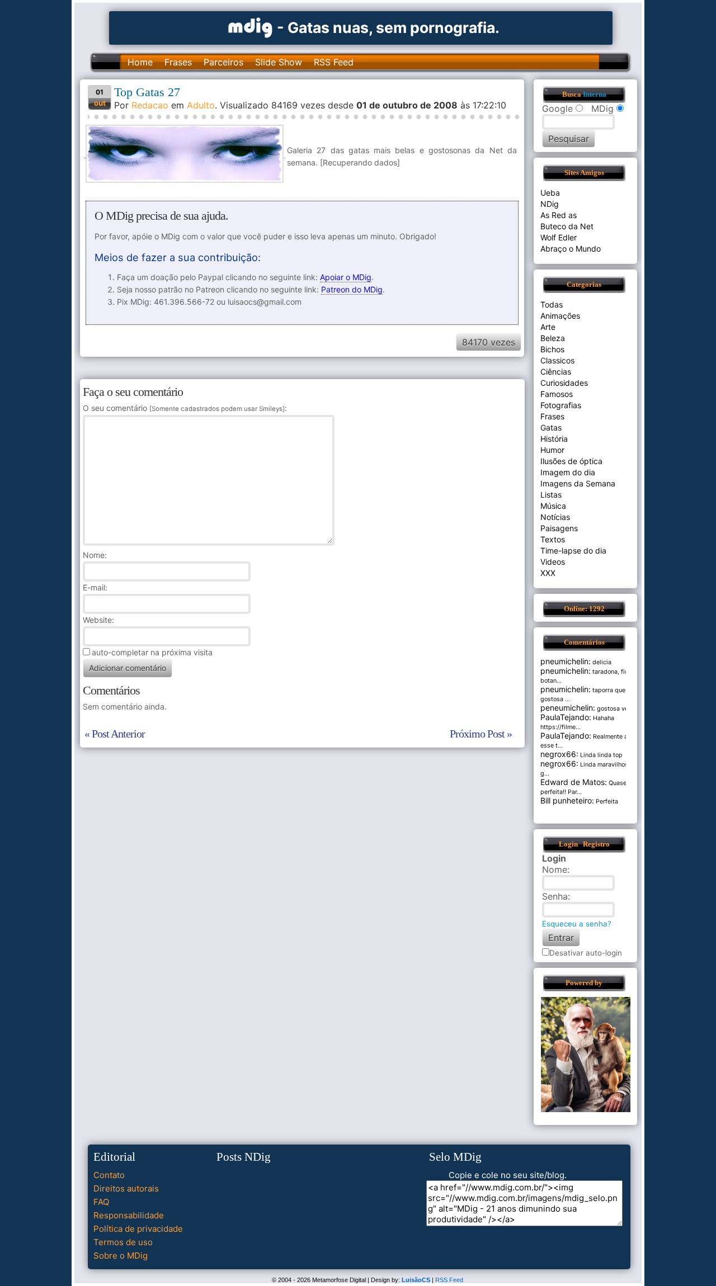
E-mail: (95, 587)
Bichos (552, 349)
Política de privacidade (138, 1228)
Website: (98, 620)
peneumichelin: (567, 707)
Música (553, 505)
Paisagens (559, 528)
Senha (555, 896)
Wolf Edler (558, 237)
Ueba (550, 192)
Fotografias (560, 405)
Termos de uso (123, 1242)
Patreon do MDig (352, 289)
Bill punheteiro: (567, 800)
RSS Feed (334, 62)
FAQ (101, 1202)
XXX (547, 573)
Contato (109, 1175)
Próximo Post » (481, 733)
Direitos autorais (126, 1188)
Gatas (551, 427)
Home (140, 62)
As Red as (558, 215)
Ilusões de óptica (571, 461)
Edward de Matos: (573, 782)
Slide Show (278, 62)
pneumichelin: (565, 661)
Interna (594, 94)
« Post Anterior (114, 733)
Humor (552, 450)
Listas (551, 494)
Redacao (149, 105)
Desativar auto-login (585, 952)
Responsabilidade (128, 1215)
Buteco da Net (566, 226)
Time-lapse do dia (573, 550)
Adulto (201, 105)
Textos (552, 539)
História (554, 438)
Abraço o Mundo (570, 248)
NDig (549, 204)
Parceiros (223, 62)
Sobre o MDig (120, 1255)
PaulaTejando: (565, 717)
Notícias (555, 517)
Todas (551, 304)
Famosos (556, 394)
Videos (552, 561)
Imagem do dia (567, 472)
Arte (547, 327)
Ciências (555, 371)
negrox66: (559, 754)
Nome (94, 555)
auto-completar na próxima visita (152, 652)
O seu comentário (184, 408)
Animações (560, 315)
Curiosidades (564, 382)
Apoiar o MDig (345, 277)
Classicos (557, 360)
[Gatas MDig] (250, 26)
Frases (178, 62)
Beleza (552, 338)
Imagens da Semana (577, 483)
